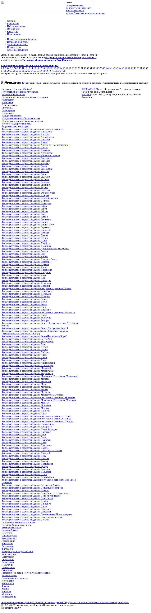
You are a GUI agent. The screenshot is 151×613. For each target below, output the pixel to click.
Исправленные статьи (18, 42)
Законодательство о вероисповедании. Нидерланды (28, 424)
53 (147, 68)
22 (55, 68)
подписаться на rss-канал (78, 8)
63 (29, 71)
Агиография (8, 99)
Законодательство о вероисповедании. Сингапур (26, 503)
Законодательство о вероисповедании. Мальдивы (26, 386)
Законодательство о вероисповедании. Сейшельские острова (32, 487)
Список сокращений (17, 50)
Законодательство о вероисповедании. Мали (24, 384)
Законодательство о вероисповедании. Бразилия (26, 185)
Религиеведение (10, 105)
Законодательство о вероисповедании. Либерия (26, 352)
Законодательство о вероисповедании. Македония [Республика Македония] (40, 376)
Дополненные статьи (17, 44)
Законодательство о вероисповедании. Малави (25, 379)
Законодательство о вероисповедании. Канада (25, 299)
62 (26, 71)
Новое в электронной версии (21, 39)
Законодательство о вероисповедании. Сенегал (25, 490)
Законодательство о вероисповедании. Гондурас (26, 230)
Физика (5, 586)
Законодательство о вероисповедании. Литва (24, 360)
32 (85, 68)
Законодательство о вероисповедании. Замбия (25, 256)
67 (41, 71)
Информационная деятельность (17, 551)
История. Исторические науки (17, 525)
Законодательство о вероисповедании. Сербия (25, 501)
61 (23, 71)
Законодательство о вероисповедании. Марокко (26, 392)
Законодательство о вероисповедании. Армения (26, 150)
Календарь (12, 31)
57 (11, 71)
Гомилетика (8, 113)
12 (26, 68)
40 (108, 68)
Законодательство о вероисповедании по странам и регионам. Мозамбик (38, 397)
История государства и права (16, 123)
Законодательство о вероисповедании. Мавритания (27, 371)
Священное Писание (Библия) (17, 89)
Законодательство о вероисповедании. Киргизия (26, 309)
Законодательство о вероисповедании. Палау (24, 442)
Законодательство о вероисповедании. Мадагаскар (27, 373)
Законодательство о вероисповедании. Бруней (25, 187)
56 (8, 71)
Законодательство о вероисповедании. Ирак (24, 275)
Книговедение (9, 554)
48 (132, 68)
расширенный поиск (74, 5)
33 (88, 68)
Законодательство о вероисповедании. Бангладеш (27, 158)
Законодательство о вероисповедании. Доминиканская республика (35, 248)
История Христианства (13, 94)
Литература (7, 546)
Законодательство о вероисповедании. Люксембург (27, 365)
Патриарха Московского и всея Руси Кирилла (47, 60)
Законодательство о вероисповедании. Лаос (24, 344)
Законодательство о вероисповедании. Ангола (25, 147)
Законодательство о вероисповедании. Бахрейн (25, 163)
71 (52, 71)
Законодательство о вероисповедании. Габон (24, 206)
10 (20, 68)
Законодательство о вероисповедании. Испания (26, 286)
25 (64, 68)
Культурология (9, 538)
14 (32, 68)
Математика (8, 583)
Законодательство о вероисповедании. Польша (25, 458)
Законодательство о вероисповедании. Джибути (26, 243)
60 (20, 71)
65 (35, 71)
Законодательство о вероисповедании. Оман (24, 437)
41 (111, 68)
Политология (8, 567)
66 (38, 71)
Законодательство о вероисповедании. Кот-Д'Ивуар (28, 341)
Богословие (7, 102)
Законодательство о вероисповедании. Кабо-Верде (27, 291)
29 (76, 68)
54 (2, 71)
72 (55, 71)
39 (105, 68)
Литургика (7, 107)
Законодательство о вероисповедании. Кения (24, 304)
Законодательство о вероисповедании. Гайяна (25, 211)
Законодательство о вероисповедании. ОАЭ (24, 434)
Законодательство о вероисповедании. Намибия (26, 410)
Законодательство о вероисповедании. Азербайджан (28, 137)
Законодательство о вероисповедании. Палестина (27, 445)
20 (49, 68)
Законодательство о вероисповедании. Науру (24, 413)
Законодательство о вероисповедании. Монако (25, 402)
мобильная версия (75, 10)
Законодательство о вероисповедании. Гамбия (25, 216)
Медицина (7, 594)
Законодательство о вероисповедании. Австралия (27, 131)
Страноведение (9, 535)
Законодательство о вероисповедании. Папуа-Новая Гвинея (32, 450)
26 (67, 68)
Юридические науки (31, 83)
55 (5, 71)
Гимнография (8, 110)
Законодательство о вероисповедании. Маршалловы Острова (32, 394)
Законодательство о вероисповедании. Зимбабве (26, 262)
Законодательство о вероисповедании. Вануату (25, 195)
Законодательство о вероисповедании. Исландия (26, 283)
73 (58, 71)
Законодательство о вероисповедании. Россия (25, 461)
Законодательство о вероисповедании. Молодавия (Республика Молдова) (39, 400)
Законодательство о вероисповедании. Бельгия (25, 171)
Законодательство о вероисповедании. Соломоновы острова (32, 517)
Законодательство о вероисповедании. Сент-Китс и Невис (31, 495)
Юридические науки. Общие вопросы (21, 118)
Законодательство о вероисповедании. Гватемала (26, 219)
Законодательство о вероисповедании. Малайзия (26, 381)
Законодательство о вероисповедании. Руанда (25, 466)
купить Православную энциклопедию (85, 13)
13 (29, 68)
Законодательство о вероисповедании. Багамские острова (31, 155)
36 (96, 68)
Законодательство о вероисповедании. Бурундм (26, 190)
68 (43, 71)
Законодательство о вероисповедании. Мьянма (25, 408)
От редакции (13, 29)
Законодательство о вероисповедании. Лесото (25, 349)
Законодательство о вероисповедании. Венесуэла (26, 203)
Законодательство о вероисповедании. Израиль (25, 264)
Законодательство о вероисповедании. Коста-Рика (27, 339)
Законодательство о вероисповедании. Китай (24, 315)
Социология (8, 559)
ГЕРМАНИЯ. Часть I (92, 89)
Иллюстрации (14, 34)
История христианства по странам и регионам (25, 97)
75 (64, 71)
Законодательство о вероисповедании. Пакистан (26, 440)
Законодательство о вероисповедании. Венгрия (25, 200)
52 (144, 68)
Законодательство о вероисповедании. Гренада (25, 232)
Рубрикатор (13, 23)
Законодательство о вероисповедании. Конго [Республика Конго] (35, 328)
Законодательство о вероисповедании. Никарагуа (27, 426)
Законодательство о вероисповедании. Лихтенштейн (28, 363)
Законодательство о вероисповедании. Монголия (26, 405)
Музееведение (9, 596)
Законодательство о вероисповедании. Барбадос (26, 161)
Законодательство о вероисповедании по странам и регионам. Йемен (36, 288)
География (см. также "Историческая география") (26, 573)
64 (32, 71)
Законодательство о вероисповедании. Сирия (24, 506)
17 (40, 68)
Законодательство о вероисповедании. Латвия (25, 347)
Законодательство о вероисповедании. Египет (25, 251)
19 (46, 68)
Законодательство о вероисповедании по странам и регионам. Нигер (36, 418)
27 (70, 68)
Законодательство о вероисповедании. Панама (25, 448)
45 (123, 68)
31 (82, 68)
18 (43, 68)
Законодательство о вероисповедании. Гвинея (25, 222)
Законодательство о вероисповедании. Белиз (24, 166)
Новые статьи (14, 47)
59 (17, 71)
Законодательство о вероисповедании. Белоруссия (27, 169)
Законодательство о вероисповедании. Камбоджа (26, 293)
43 (117, 68)
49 (135, 68)
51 (141, 68)
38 (102, 68)
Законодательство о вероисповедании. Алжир (25, 142)
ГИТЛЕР (86, 94)
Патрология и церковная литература (20, 92)
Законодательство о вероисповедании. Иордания (26, 272)
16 (37, 68)
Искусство (7, 533)
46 (126, 68)
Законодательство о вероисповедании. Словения (26, 511)
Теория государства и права (15, 126)
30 (79, 68)
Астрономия (8, 580)
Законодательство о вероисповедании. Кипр (24, 307)
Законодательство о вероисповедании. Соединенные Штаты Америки (37, 514)
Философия (7, 549)
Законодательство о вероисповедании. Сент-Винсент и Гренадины (35, 493)
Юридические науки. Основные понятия (22, 121)
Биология (6, 591)
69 (46, 71)
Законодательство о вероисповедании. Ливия (24, 357)
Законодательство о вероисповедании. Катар (24, 301)
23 (58, 68)
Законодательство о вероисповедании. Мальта (25, 389)
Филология (7, 543)
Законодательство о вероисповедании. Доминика (26, 246)
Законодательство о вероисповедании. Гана (24, 214)
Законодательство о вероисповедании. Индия (24, 267)
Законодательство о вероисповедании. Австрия (25, 134)
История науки (9, 575)
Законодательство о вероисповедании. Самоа (24, 474)
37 (99, 68)
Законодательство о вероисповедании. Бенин (24, 174)
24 (61, 68)
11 (23, 68)
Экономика (7, 570)
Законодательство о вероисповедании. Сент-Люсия (27, 498)
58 (14, 71)
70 (49, 71)
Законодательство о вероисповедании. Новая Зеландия (29, 429)
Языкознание (8, 541)
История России (10, 530)
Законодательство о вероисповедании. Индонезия (27, 270)
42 (114, 68)
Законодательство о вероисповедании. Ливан (24, 355)
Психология (8, 562)
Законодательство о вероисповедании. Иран (24, 278)
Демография (8, 557)
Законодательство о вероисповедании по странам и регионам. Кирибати (38, 312)
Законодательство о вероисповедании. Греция (25, 235)
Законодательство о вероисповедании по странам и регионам (72, 83)
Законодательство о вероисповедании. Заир (24, 254)
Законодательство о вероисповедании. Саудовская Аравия (31, 485)
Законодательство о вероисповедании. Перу (24, 456)
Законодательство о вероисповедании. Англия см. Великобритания (35, 145)
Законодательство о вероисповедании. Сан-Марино (28, 477)
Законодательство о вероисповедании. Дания (24, 240)
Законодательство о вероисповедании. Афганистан (27, 153)
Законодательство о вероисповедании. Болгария (26, 177)
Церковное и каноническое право (18, 522)
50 (138, 68)
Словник (11, 21)
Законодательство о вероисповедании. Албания (26, 139)
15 (34, 68)
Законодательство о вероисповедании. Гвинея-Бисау (28, 224)
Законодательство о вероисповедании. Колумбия (26, 317)
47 (129, 68)
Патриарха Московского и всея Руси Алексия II (70, 57)
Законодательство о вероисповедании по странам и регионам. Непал (36, 416)
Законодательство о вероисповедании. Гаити (24, 208)
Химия (5, 588)
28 (73, 68)
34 (91, 68)
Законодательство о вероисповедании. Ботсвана (26, 182)
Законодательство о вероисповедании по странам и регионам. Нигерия (37, 421)
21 (52, 68)
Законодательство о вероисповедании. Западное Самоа (29, 259)
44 (120, 68)
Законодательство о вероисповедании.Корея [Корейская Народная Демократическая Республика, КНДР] (35, 332)
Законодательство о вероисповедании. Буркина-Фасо (28, 192)
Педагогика (7, 565)
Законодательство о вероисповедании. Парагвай (26, 453)
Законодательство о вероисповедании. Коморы (25, 320)
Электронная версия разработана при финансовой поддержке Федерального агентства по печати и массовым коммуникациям (65, 602)
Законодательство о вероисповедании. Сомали (25, 519)
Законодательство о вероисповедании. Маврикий (26, 368)
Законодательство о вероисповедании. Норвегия (26, 432)
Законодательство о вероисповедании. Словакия (26, 509)
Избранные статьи (16, 26)
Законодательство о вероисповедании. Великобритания (30, 198)
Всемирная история (11, 527)
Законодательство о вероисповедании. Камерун (26, 296)
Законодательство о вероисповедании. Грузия (25, 238)
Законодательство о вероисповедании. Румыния (26, 469)
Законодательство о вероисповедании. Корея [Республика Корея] (34, 336)
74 (61, 71)
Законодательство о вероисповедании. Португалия (27, 464)
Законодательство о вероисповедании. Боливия (25, 179)
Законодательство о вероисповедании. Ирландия (26, 280)
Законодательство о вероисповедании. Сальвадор (26, 472)
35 (93, 68)
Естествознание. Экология (15, 578)
